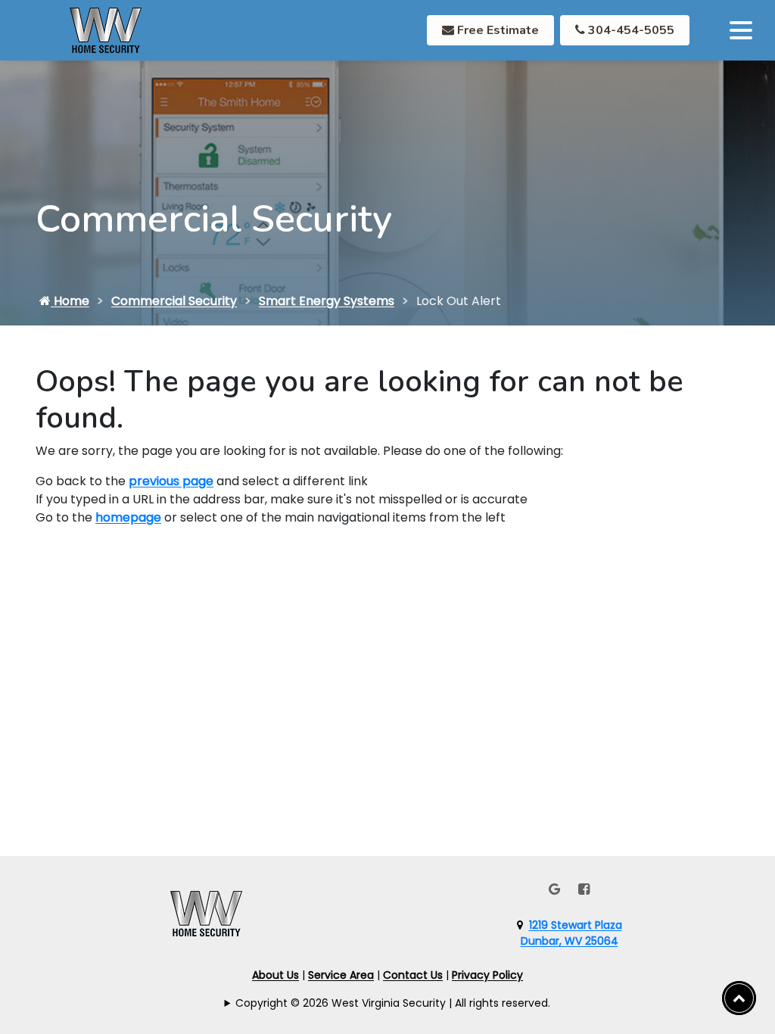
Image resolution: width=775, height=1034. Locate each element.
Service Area (341, 975)
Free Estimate (496, 30)
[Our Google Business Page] (554, 889)
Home (70, 301)
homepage (128, 517)
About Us (275, 975)
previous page (171, 481)
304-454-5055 (629, 30)
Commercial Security (174, 301)
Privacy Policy (487, 975)
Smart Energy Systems (326, 301)
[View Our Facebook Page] (584, 889)
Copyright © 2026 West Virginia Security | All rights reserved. (392, 1003)
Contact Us (413, 975)
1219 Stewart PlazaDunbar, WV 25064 (571, 932)
